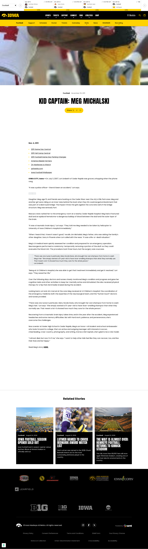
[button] (20, 5)
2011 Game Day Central (41, 149)
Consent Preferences (50, 533)
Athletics (89, 15)
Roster (54, 23)
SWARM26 (106, 23)
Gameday (76, 23)
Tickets (56, 15)
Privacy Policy (28, 533)
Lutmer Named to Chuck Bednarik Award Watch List (72, 442)
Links (38, 10)
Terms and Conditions (75, 533)
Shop (97, 15)
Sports (48, 15)
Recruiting (119, 23)
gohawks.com (37, 168)
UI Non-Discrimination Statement (67, 541)
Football (66, 93)
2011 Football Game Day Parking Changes (48, 157)
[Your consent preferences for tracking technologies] (4, 545)
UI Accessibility (93, 541)
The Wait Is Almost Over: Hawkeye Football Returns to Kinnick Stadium (112, 444)
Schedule (43, 23)
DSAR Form (96, 533)
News (96, 23)
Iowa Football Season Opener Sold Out (32, 441)
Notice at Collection (38, 541)
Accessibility (112, 541)
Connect (73, 15)
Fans (81, 15)
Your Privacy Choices (117, 533)
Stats (87, 23)
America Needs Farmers (41, 161)
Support (64, 15)
